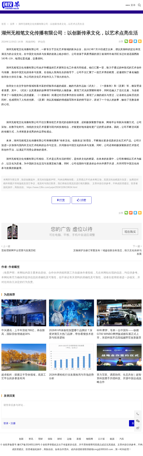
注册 (13, 423)
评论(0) (41, 41)
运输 (69, 439)
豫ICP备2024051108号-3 (30, 444)
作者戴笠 (14, 266)
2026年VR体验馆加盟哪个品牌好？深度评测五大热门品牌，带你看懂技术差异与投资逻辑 (71, 334)
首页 (3, 24)
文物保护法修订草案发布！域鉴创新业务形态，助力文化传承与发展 (107, 252)
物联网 (89, 439)
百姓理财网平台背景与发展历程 (18, 250)
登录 (5, 423)
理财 (40, 439)
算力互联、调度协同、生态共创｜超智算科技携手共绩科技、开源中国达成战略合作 (119, 378)
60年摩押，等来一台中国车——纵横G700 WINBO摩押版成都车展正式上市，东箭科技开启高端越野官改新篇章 (119, 334)
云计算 (101, 439)
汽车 (121, 439)
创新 (21, 439)
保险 (50, 439)
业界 (12, 24)
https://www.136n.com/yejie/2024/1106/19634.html (52, 187)
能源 (112, 439)
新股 (79, 439)
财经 (59, 439)
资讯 (31, 439)
